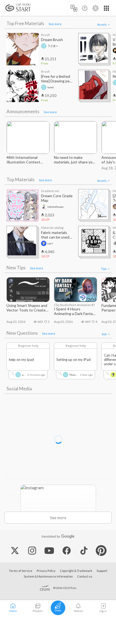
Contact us (84, 576)
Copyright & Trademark (76, 570)
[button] (74, 8)
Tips (104, 268)
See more (55, 24)
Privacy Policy (46, 570)
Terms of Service (20, 570)
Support (102, 570)
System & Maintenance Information (48, 576)
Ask (104, 334)
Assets (102, 24)
